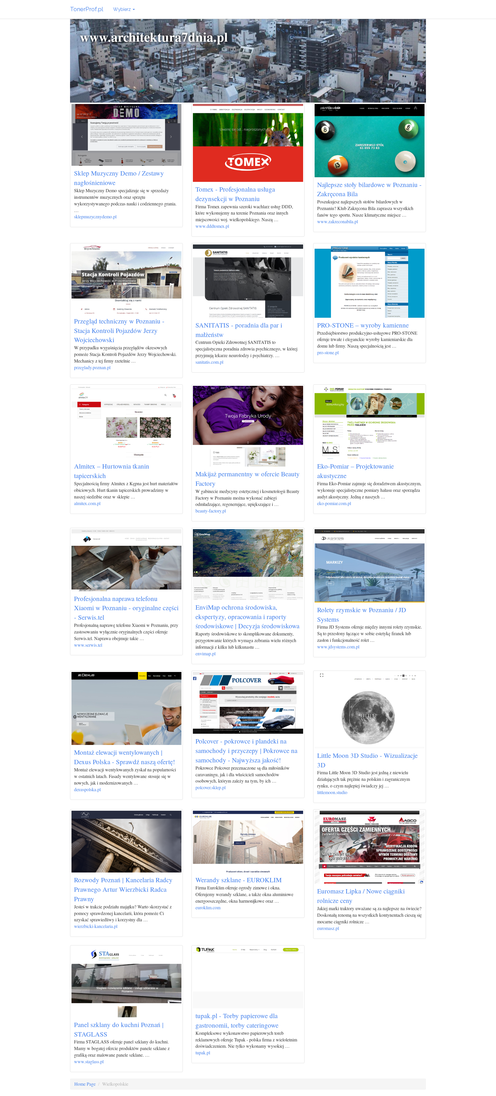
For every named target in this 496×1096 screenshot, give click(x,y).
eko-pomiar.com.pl (334, 503)
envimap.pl (205, 653)
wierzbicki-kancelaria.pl (95, 926)
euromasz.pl (328, 928)
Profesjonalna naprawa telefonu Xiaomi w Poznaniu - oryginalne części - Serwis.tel (126, 608)
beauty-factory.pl (210, 511)
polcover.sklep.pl (210, 787)
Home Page (85, 1084)
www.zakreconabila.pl (337, 221)
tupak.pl (202, 1052)
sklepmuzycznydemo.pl (95, 216)
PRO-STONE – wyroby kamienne (363, 325)
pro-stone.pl (328, 352)
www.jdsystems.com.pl (338, 647)
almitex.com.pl (87, 503)
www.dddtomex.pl (212, 226)
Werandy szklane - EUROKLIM (238, 879)
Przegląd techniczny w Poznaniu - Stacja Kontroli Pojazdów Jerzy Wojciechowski (119, 330)
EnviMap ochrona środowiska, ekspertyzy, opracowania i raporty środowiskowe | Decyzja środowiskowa (247, 616)
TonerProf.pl (86, 9)
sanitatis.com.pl (209, 362)
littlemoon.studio (332, 792)
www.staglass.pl (89, 1061)
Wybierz (122, 9)
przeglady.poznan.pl (92, 367)
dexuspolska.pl (87, 789)
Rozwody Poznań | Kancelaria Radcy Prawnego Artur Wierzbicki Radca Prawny (123, 889)
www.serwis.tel (88, 645)
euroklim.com (207, 907)
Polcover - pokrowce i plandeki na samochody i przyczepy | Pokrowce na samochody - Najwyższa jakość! (246, 750)
